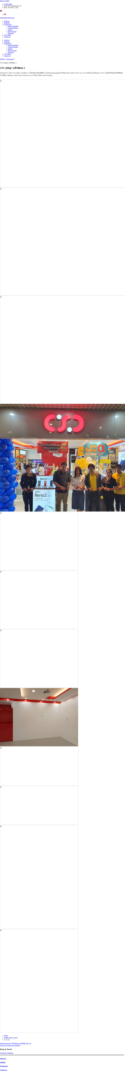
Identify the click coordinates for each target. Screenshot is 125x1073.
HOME (2, 59)
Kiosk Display (12, 31)
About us (7, 21)
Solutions (7, 23)
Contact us (7, 37)
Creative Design (13, 28)
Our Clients (7, 35)
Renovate (11, 33)
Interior (10, 30)
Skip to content (4, 1)
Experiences (7, 24)
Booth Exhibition (13, 26)
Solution (2, 1062)
